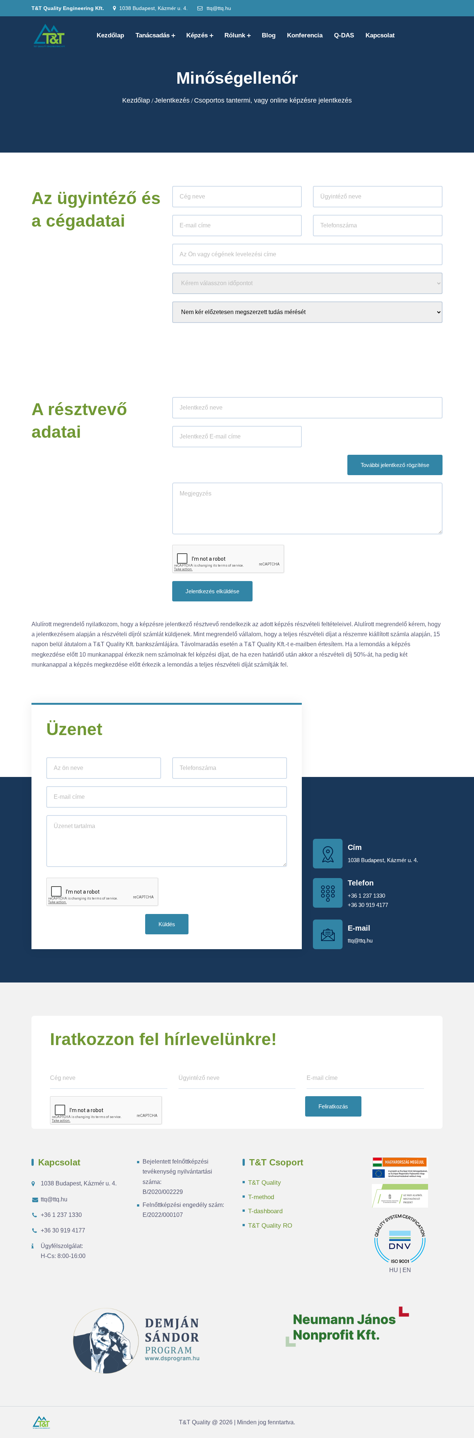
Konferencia (305, 35)
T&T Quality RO (270, 1225)
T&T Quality (264, 1182)
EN (407, 1270)
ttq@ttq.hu (218, 8)
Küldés (166, 924)
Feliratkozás (333, 1106)
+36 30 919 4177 (368, 905)
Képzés (197, 35)
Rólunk (234, 35)
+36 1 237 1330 (366, 896)
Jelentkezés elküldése (212, 591)
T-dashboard (265, 1211)
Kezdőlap (110, 35)
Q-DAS (344, 35)
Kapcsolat (380, 35)
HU (393, 1270)
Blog (269, 35)
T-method (261, 1197)
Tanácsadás (153, 35)
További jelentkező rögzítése (395, 465)
